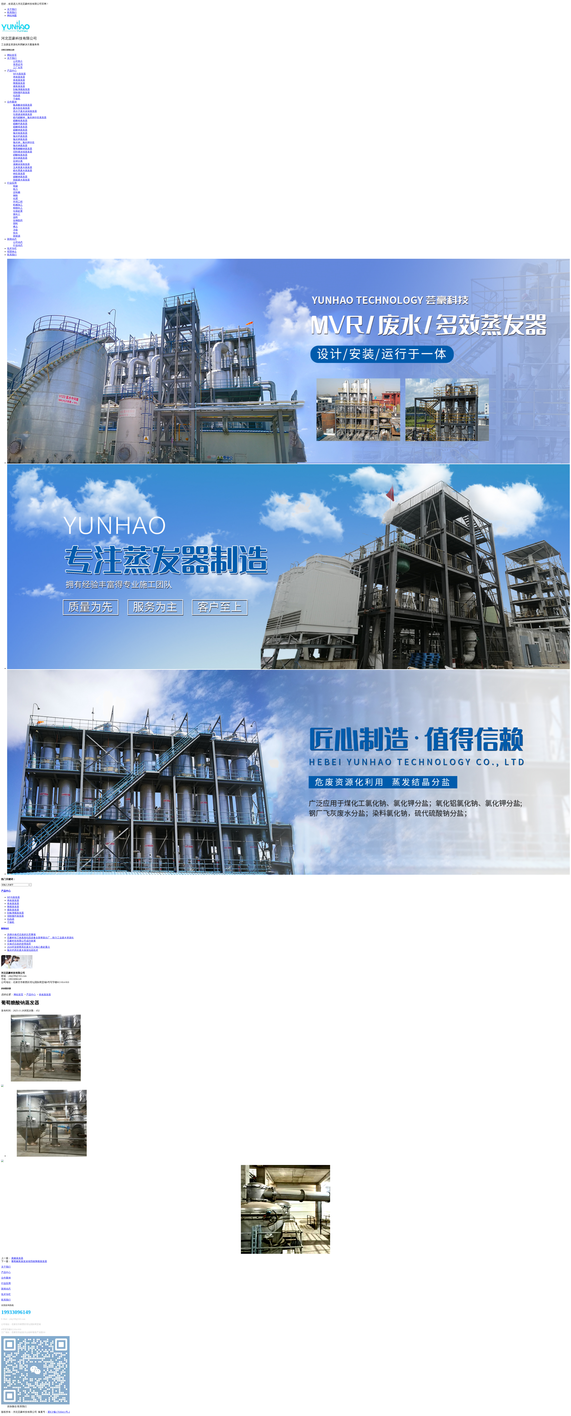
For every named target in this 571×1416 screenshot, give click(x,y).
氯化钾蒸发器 (20, 139)
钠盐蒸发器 (19, 173)
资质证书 (18, 64)
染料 (15, 217)
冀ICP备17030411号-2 (59, 1412)
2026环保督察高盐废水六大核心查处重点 (28, 947)
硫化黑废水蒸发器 (22, 170)
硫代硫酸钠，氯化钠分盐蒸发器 (29, 117)
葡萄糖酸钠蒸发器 (22, 148)
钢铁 (15, 195)
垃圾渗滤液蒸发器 (22, 114)
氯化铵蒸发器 (20, 133)
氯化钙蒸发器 (20, 136)
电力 (15, 189)
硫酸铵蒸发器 (20, 120)
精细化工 (18, 208)
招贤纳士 (12, 251)
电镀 (15, 186)
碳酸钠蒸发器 (20, 176)
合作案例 (12, 102)
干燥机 (16, 98)
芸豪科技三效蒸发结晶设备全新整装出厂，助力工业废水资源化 (40, 937)
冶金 (15, 229)
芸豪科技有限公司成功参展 (21, 940)
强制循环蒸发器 (21, 92)
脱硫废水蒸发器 (21, 180)
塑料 (15, 223)
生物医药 (18, 220)
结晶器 (16, 95)
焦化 (15, 233)
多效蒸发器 (19, 80)
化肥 (15, 198)
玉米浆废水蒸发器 (22, 167)
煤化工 (16, 214)
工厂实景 (18, 67)
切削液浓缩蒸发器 (22, 151)
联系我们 (12, 12)
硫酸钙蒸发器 (20, 123)
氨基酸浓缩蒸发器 (22, 105)
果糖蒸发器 (17, 1258)
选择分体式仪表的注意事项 (21, 934)
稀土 (15, 226)
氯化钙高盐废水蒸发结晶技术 (22, 950)
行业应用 (12, 183)
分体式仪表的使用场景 (19, 944)
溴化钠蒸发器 (20, 158)
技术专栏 (12, 248)
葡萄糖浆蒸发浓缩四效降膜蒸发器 (29, 1261)
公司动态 (18, 242)
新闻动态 (12, 239)
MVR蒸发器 (19, 73)
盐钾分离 (18, 161)
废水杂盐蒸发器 (21, 108)
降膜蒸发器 (19, 83)
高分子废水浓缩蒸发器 (25, 111)
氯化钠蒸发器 (20, 145)
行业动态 (18, 245)
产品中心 (12, 70)
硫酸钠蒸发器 (20, 130)
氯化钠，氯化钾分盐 (23, 142)
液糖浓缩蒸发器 (21, 164)
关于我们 (12, 9)
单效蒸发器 (19, 77)
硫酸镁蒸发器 (20, 127)
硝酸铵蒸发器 (20, 155)
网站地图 (12, 15)
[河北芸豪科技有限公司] (15, 31)
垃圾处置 (18, 211)
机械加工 (18, 204)
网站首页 (12, 55)
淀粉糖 (16, 192)
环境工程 (18, 201)
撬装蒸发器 (19, 86)
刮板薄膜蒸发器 (21, 89)
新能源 (16, 236)
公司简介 (18, 61)
